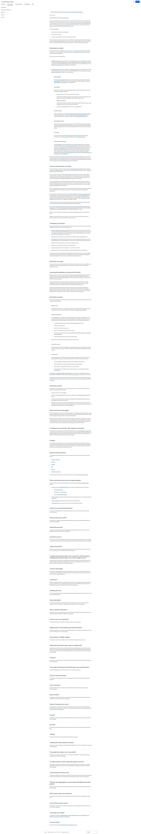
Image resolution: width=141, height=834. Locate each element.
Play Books (53, 462)
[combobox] (91, 832)
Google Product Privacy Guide (83, 474)
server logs (61, 91)
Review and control (54, 236)
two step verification (59, 395)
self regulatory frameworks (84, 430)
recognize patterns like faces (62, 494)
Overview (3, 4)
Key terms (3, 12)
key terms (63, 41)
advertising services (63, 148)
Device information (57, 76)
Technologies (27, 4)
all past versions (79, 12)
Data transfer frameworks (6, 9)
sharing (85, 265)
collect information (74, 69)
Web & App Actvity (64, 815)
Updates (2, 17)
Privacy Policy (10, 4)
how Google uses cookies (58, 489)
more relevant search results (74, 23)
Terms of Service (18, 4)
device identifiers (57, 82)
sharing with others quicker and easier (62, 24)
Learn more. (55, 512)
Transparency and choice (66, 160)
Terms (59, 832)
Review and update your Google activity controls (59, 230)
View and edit (53, 239)
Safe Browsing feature (83, 395)
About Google (50, 832)
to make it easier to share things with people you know (69, 207)
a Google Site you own (75, 815)
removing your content (54, 266)
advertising (64, 492)
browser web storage (65, 136)
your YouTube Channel (83, 815)
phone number (63, 82)
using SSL (64, 392)
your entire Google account (60, 816)
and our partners (58, 144)
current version (73, 12)
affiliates (66, 347)
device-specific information (62, 79)
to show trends (74, 374)
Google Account (87, 22)
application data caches (81, 136)
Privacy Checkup (56, 500)
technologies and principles (64, 487)
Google (45, 832)
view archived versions (64, 17)
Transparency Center (65, 832)
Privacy (55, 832)
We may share (52, 373)
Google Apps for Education (56, 471)
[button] (133, 2)
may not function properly (84, 254)
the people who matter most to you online (82, 52)
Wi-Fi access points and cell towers (81, 116)
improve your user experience (84, 194)
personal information (60, 62)
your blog (69, 815)
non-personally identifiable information (61, 373)
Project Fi (53, 469)
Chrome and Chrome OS (55, 459)
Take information (54, 247)
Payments (53, 464)
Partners (2, 14)
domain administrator (71, 317)
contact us (86, 42)
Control (52, 245)
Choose (52, 250)
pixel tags (76, 194)
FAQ (33, 4)
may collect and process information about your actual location (77, 113)
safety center (56, 503)
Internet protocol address (61, 100)
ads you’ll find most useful (69, 52)
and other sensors (81, 115)
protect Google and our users (61, 170)
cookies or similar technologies (71, 145)
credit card (84, 62)
